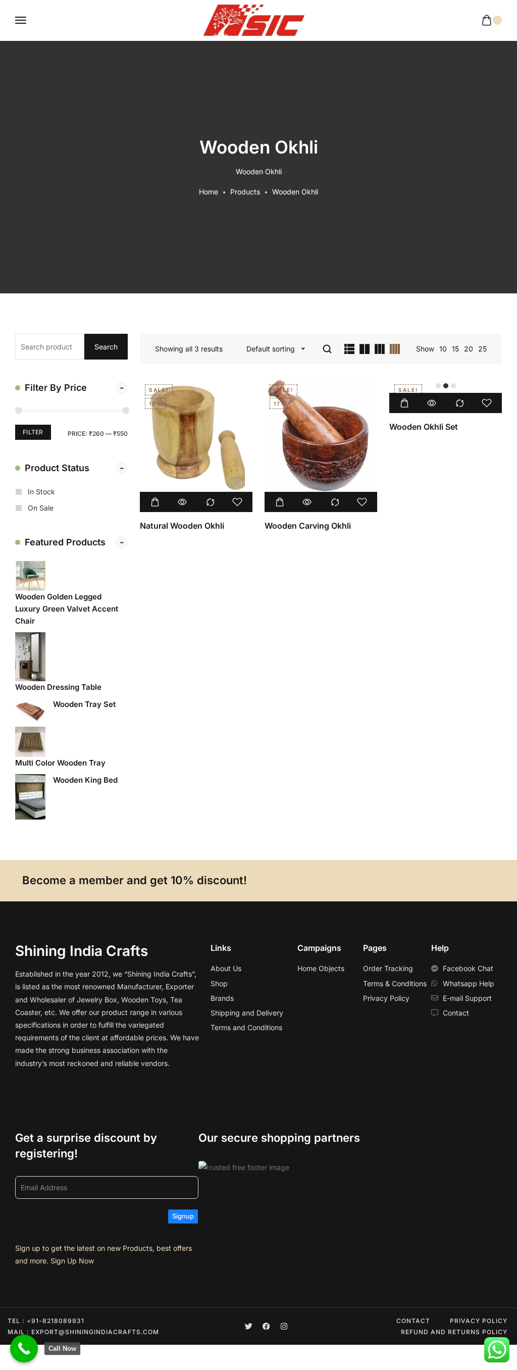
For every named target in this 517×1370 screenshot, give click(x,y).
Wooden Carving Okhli (308, 526)
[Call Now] (24, 1348)
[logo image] (253, 20)
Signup (183, 1216)
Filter (33, 432)
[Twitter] (248, 1326)
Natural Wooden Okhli (182, 526)
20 (468, 348)
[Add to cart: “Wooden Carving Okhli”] (279, 502)
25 (482, 348)
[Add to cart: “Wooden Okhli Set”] (404, 403)
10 (443, 348)
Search (106, 346)
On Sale (41, 507)
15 (455, 348)
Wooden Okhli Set (423, 427)
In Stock (41, 491)
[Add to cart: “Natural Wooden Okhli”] (155, 502)
